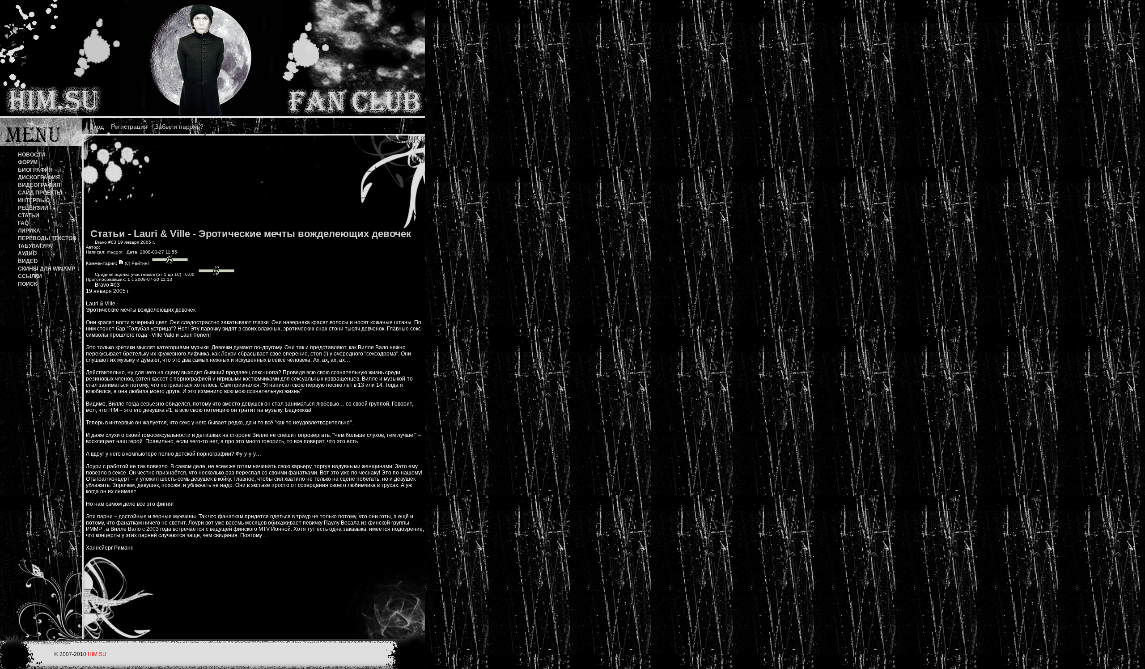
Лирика (29, 231)
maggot (115, 252)
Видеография (39, 185)
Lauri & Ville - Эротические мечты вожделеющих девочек (272, 233)
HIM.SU (97, 654)
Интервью (34, 200)
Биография (35, 170)
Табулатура (35, 246)
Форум (28, 162)
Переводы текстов (47, 238)
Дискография (39, 177)
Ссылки (30, 276)
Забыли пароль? (179, 126)
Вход (96, 126)
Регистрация (129, 126)
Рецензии (33, 208)
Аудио (27, 253)
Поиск (27, 284)
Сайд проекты (40, 193)
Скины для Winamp (46, 269)
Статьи (28, 215)
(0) (126, 263)
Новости (31, 155)
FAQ (23, 223)
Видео (28, 261)
